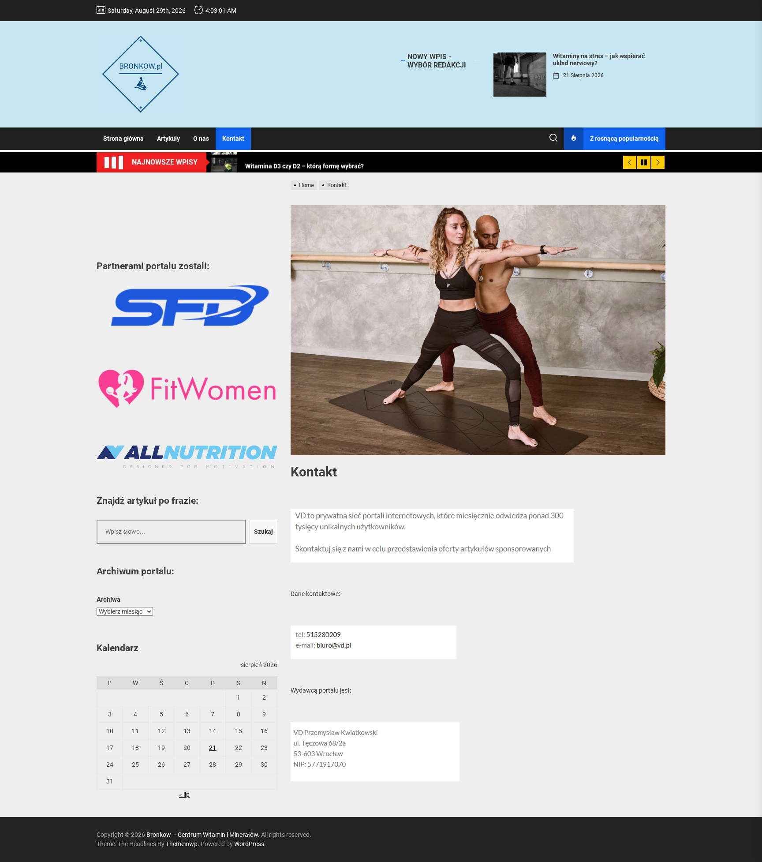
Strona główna (123, 138)
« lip (184, 794)
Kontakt (233, 138)
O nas (201, 138)
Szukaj (263, 531)
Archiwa (108, 599)
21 (212, 747)
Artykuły (168, 138)
